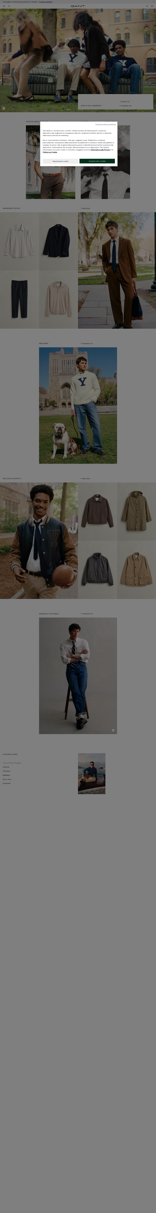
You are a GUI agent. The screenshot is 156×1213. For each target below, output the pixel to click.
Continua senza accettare (105, 124)
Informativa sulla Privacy (100, 150)
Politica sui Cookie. (50, 152)
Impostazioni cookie (60, 161)
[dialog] (79, 143)
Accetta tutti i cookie (97, 161)
